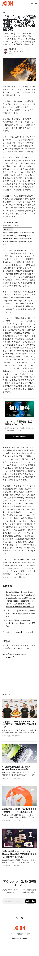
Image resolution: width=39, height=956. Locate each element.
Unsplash (29, 632)
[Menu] (36, 3)
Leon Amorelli (16, 632)
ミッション (10, 934)
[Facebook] (22, 918)
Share (31, 51)
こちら (12, 645)
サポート (30, 934)
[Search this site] (32, 3)
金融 (4, 12)
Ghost (24, 938)
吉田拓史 (12, 49)
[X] (17, 918)
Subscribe (7, 229)
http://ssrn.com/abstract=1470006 (20, 607)
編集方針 (20, 934)
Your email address (11, 222)
